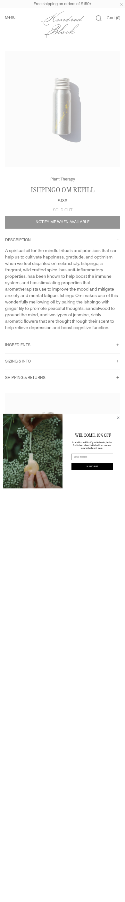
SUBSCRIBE (92, 466)
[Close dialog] (118, 417)
